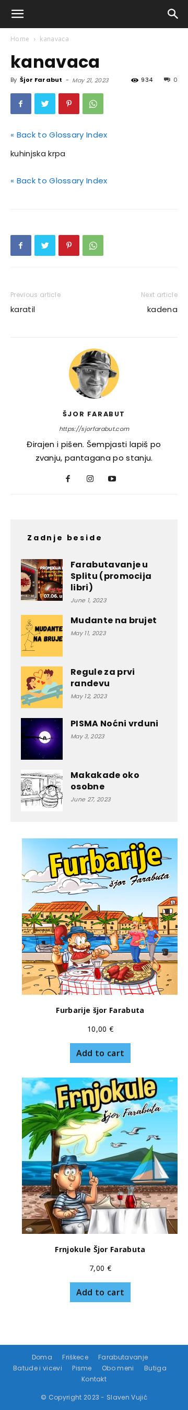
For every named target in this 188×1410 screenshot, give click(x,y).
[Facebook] (20, 103)
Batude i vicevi (37, 1368)
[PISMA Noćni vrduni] (42, 739)
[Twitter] (44, 103)
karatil (22, 309)
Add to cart (100, 1053)
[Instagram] (94, 479)
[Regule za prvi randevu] (42, 687)
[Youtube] (116, 479)
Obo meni (118, 1368)
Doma (42, 1357)
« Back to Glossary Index (59, 134)
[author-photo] (94, 398)
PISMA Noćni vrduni (114, 723)
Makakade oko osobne (104, 781)
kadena (162, 309)
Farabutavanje (123, 1357)
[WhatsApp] (93, 103)
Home (19, 38)
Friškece (75, 1357)
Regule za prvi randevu (102, 677)
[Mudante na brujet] (42, 636)
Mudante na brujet (113, 620)
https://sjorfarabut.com (94, 429)
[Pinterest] (68, 103)
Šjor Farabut (41, 80)
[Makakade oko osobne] (42, 790)
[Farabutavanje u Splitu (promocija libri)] (42, 580)
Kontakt (94, 1379)
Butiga (155, 1368)
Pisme (82, 1368)
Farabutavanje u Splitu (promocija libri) (110, 576)
